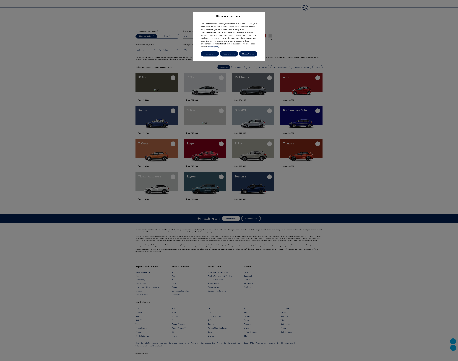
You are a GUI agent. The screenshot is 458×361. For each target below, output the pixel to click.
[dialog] (229, 180)
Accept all (209, 54)
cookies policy (213, 47)
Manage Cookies (248, 54)
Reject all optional (229, 54)
